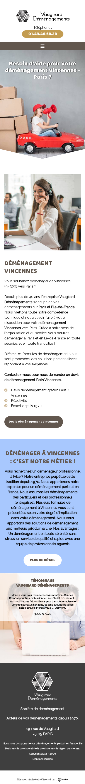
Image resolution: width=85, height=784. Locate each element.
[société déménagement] (42, 23)
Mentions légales (42, 758)
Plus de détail (42, 560)
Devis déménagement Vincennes (34, 421)
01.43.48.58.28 (42, 34)
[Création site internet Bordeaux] (62, 779)
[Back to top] (76, 771)
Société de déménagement (42, 709)
